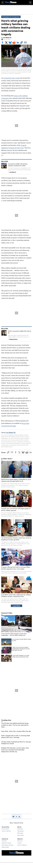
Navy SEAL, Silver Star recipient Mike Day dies (16, 731)
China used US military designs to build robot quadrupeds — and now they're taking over (13, 634)
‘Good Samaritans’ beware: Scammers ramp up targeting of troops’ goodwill (16, 539)
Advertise (4, 841)
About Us (19, 841)
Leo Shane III (7, 37)
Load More (16, 606)
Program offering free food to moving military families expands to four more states (15, 568)
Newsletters (20, 831)
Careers (19, 843)
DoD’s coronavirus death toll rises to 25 (19, 332)
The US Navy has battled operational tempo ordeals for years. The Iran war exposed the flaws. (15, 725)
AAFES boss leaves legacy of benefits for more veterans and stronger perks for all (16, 480)
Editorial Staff (5, 847)
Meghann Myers (13, 339)
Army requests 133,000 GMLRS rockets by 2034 (21, 639)
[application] (16, 623)
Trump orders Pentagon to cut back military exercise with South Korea (20, 656)
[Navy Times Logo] (10, 2)
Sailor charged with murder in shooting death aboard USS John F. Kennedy (15, 736)
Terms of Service (6, 831)
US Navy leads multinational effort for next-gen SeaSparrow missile (16, 743)
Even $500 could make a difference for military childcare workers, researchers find (16, 596)
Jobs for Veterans (22, 845)
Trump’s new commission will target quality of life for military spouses (15, 509)
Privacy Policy (5, 829)
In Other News (6, 459)
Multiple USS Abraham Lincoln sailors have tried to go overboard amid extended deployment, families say (15, 750)
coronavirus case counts (11, 78)
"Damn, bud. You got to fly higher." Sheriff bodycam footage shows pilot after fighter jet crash (21, 648)
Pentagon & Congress (11, 17)
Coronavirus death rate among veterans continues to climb (17, 165)
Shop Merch (20, 835)
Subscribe (20, 829)
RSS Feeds (20, 833)
